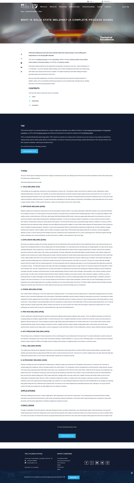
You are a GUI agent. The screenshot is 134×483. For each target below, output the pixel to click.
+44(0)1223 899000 (32, 460)
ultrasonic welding (64, 62)
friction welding (33, 62)
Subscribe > (73, 477)
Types (33, 96)
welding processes (42, 59)
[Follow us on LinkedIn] (97, 462)
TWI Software (60, 467)
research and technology (94, 130)
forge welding (84, 59)
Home (22, 11)
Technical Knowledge (31, 11)
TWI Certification (61, 462)
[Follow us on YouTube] (102, 462)
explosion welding (75, 59)
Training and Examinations (63, 460)
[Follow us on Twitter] (91, 462)
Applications (35, 100)
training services (42, 133)
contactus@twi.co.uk (29, 151)
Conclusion (35, 105)
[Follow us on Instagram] (107, 462)
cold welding (55, 59)
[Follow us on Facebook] (86, 462)
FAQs (40, 11)
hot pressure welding (43, 62)
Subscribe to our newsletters (32, 467)
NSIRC (58, 469)
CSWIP (59, 465)
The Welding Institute (87, 133)
